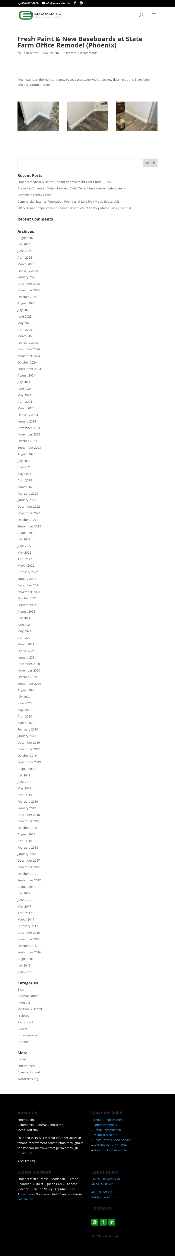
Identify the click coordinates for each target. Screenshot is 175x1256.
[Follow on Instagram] (94, 1222)
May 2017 (24, 906)
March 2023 (26, 487)
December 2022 (29, 506)
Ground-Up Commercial (111, 1150)
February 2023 (28, 493)
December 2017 (29, 860)
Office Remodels (105, 1125)
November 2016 (29, 939)
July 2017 (24, 893)
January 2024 (27, 421)
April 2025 (25, 330)
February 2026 (28, 271)
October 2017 (27, 874)
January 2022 (27, 579)
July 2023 (24, 461)
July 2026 (24, 244)
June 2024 (25, 389)
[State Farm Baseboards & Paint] (38, 131)
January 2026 (27, 277)
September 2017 (29, 880)
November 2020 (29, 670)
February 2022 (28, 572)
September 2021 (29, 605)
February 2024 (28, 415)
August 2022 (26, 533)
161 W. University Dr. (106, 1179)
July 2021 (24, 618)
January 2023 (27, 500)
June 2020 (25, 703)
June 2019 (25, 782)
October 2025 (27, 297)
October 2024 (27, 362)
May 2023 (24, 474)
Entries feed (26, 1066)
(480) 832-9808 (29, 3)
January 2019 (27, 808)
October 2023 (27, 441)
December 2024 (29, 349)
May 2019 (24, 788)
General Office (28, 996)
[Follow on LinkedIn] (111, 1222)
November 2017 (29, 867)
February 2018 (28, 847)
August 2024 (26, 375)
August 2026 (26, 238)
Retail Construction (107, 1130)
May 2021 (24, 631)
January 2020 (27, 736)
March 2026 (26, 264)
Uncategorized (28, 1035)
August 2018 (26, 834)
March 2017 (26, 919)
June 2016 (25, 972)
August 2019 (26, 769)
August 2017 (26, 887)
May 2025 (24, 323)
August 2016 (26, 959)
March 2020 (26, 723)
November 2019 (29, 749)
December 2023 (29, 428)
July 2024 (24, 382)
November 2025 (29, 290)
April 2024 (25, 402)
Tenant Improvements (109, 1120)
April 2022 (25, 559)
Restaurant (25, 1022)
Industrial (24, 1002)
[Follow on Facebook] (103, 1222)
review (22, 1029)
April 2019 (25, 795)
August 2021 (26, 611)
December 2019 (29, 742)
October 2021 (27, 598)
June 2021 (25, 625)
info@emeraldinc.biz (106, 1197)
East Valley (25, 1199)
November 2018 (29, 821)
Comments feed (29, 1072)
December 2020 (29, 664)
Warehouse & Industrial (111, 1145)
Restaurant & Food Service (112, 1140)
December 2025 (29, 284)
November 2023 (29, 434)
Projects (23, 1016)
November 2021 (29, 592)
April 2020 (25, 716)
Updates (71, 53)
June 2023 (25, 467)
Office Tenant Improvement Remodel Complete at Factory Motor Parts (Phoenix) (74, 208)
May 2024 (24, 395)
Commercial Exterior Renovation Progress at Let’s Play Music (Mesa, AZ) (68, 201)
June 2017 (25, 900)
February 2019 (28, 801)
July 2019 (24, 775)
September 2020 (29, 684)
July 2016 (24, 965)
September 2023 (29, 447)
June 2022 (25, 546)
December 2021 (29, 585)
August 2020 (26, 690)
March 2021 (26, 644)
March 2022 (26, 565)
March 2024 (26, 408)
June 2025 (25, 316)
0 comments (89, 53)
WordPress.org (28, 1079)
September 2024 (29, 369)
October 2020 (27, 677)
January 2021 (27, 657)
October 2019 (27, 755)
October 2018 (27, 828)
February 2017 (28, 926)
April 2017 (25, 913)
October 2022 (27, 520)
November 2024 (29, 356)
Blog (21, 989)
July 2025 (24, 310)
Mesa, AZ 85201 (102, 1184)
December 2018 (29, 815)
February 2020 (28, 729)
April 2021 (25, 638)
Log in (22, 1059)
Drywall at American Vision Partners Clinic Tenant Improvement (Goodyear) (71, 188)
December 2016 (29, 933)
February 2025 (28, 343)
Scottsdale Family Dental (35, 195)
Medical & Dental (30, 1009)
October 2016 (27, 946)
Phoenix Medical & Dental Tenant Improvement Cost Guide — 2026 (65, 182)
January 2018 (27, 854)
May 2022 (24, 552)
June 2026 (25, 251)
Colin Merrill (30, 53)
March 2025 (26, 336)
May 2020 (24, 710)
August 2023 (26, 454)
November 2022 (29, 513)
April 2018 (25, 841)
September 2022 (29, 526)
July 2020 (24, 697)
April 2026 (25, 257)
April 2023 (25, 480)
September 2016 (29, 952)
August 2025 (26, 303)
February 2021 (28, 651)
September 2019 (29, 762)
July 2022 (24, 539)
